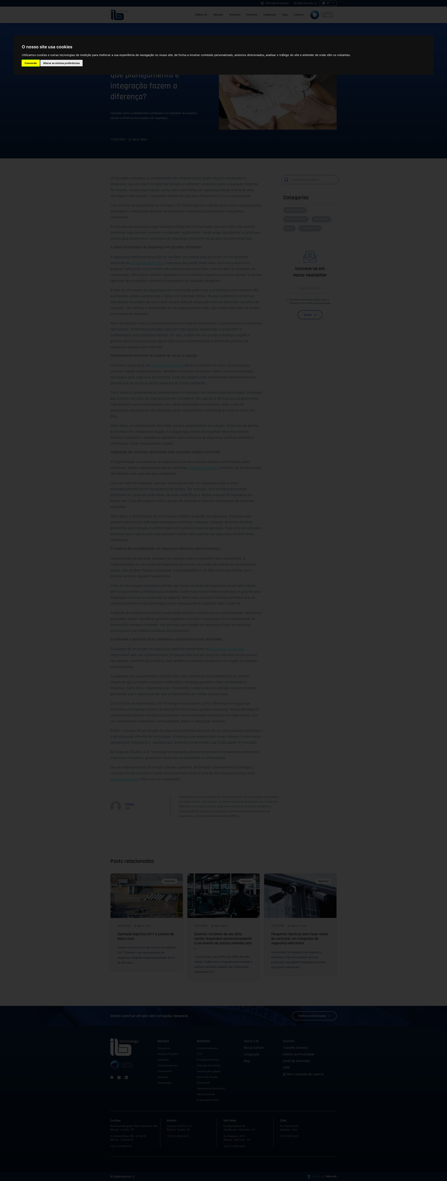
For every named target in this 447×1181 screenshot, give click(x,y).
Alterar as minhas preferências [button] (61, 63)
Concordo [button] (31, 63)
